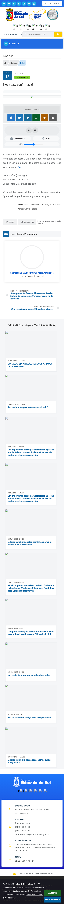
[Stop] (35, 130)
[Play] (29, 130)
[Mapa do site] (29, 3)
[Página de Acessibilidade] (34, 3)
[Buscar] (58, 34)
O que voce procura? (11, 34)
